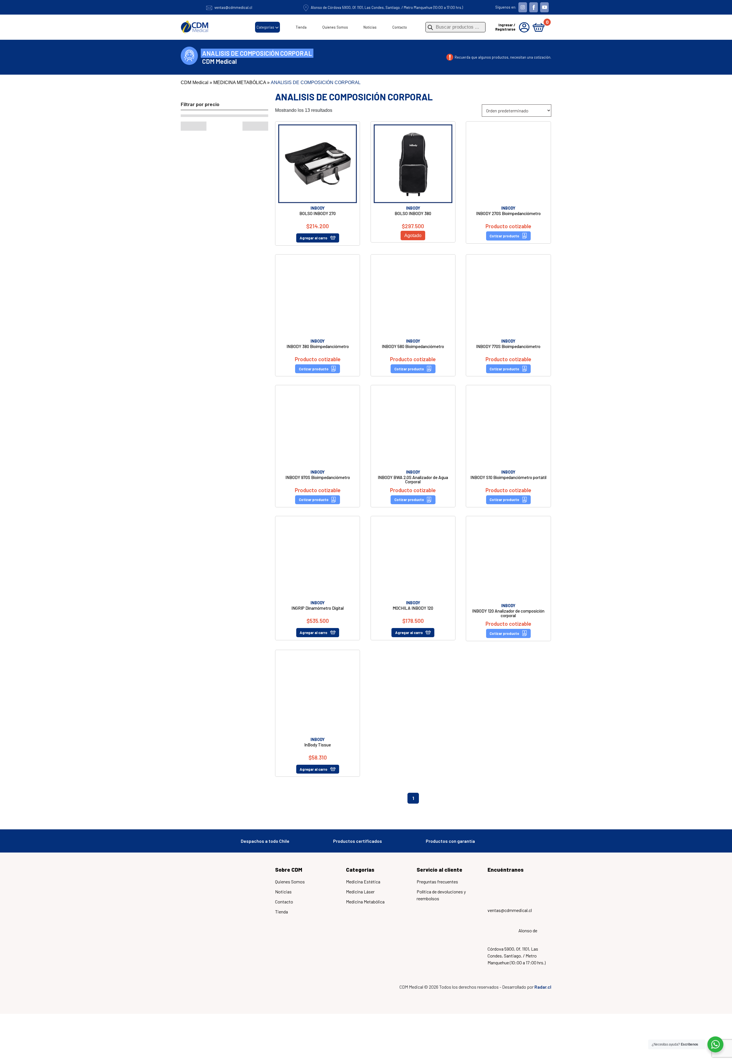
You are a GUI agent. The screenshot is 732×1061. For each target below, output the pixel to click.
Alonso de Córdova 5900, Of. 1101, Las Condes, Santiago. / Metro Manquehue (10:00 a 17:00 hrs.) (387, 7)
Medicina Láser (360, 887)
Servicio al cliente (439, 866)
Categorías (265, 27)
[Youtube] (544, 7)
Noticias (370, 27)
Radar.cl (542, 954)
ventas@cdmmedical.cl (233, 7)
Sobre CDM (288, 866)
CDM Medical (194, 82)
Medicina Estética (363, 877)
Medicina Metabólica (365, 898)
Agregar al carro (313, 238)
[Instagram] (522, 7)
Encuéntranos (506, 866)
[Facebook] (533, 7)
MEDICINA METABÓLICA (239, 82)
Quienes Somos (335, 27)
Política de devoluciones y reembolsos (441, 891)
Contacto (399, 27)
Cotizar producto (504, 236)
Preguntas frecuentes (437, 877)
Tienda (301, 27)
